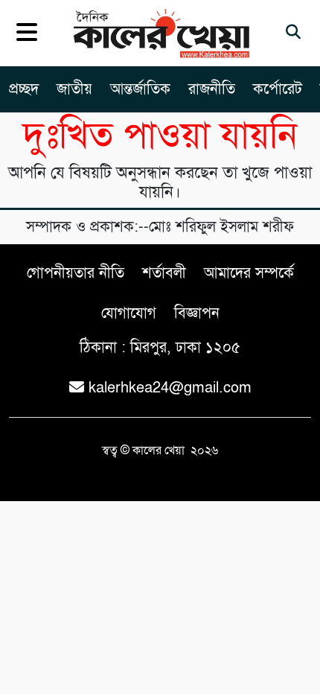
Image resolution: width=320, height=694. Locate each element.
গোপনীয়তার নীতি (75, 273)
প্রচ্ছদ (24, 89)
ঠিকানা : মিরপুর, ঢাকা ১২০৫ (160, 347)
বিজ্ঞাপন (197, 313)
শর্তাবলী (164, 273)
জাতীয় (74, 89)
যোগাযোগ (128, 313)
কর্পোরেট (277, 89)
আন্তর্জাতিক (140, 89)
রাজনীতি (211, 89)
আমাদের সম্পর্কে (249, 273)
